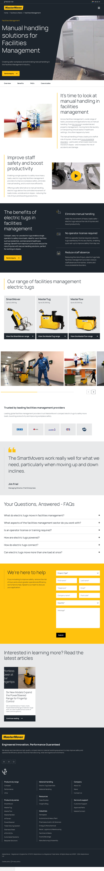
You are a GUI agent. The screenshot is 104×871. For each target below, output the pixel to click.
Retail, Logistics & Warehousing (50, 829)
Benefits (20, 83)
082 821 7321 (9, 2)
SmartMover (8, 804)
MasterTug (8, 807)
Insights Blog (43, 804)
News (76, 789)
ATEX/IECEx (8, 833)
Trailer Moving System (12, 826)
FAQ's (32, 83)
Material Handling (45, 789)
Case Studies (44, 800)
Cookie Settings (7, 869)
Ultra (6, 793)
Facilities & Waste (45, 833)
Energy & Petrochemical (47, 826)
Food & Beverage (45, 837)
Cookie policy (6, 861)
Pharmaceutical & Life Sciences (50, 822)
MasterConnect (79, 811)
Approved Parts (79, 807)
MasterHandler (9, 815)
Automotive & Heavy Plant (48, 818)
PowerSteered (9, 822)
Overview (7, 83)
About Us (77, 785)
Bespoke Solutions (10, 841)
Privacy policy (16, 861)
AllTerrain (7, 818)
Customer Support (80, 804)
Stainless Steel (9, 830)
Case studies (45, 83)
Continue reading (12, 718)
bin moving (76, 124)
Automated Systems (11, 837)
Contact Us (78, 793)
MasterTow (8, 811)
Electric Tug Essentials (47, 785)
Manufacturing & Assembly (48, 840)
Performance (8, 789)
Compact (7, 785)
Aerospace (43, 815)
